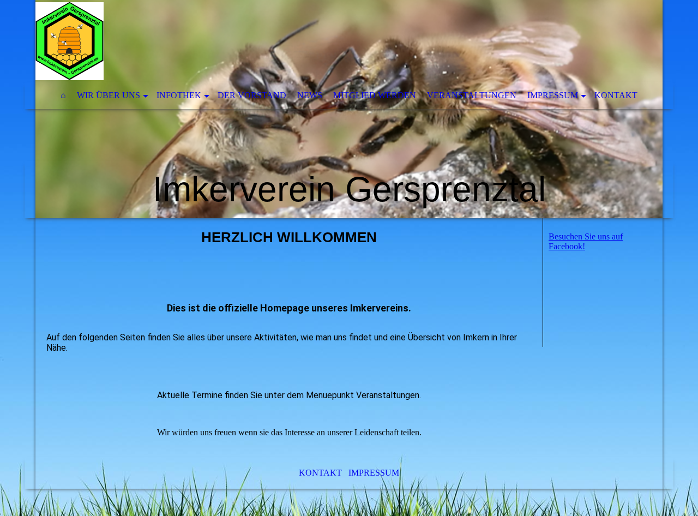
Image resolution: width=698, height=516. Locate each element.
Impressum (552, 95)
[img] (349, 109)
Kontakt (615, 95)
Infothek (179, 95)
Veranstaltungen (471, 95)
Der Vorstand (252, 95)
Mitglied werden (374, 95)
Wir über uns (108, 95)
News (309, 95)
